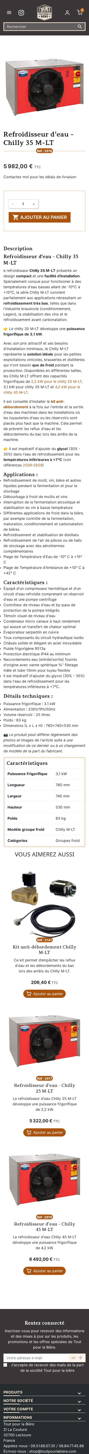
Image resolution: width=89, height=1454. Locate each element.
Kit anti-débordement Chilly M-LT (44, 949)
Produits (12, 1392)
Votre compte (18, 1409)
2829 (37, 465)
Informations (17, 1417)
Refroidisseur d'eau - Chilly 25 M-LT (44, 1088)
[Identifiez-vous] (68, 12)
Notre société (18, 1400)
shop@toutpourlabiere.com (52, 1451)
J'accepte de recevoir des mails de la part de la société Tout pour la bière (47, 1368)
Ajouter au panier (39, 217)
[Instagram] (22, 12)
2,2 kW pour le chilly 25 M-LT (56, 381)
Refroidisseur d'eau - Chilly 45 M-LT (44, 1226)
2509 (27, 465)
